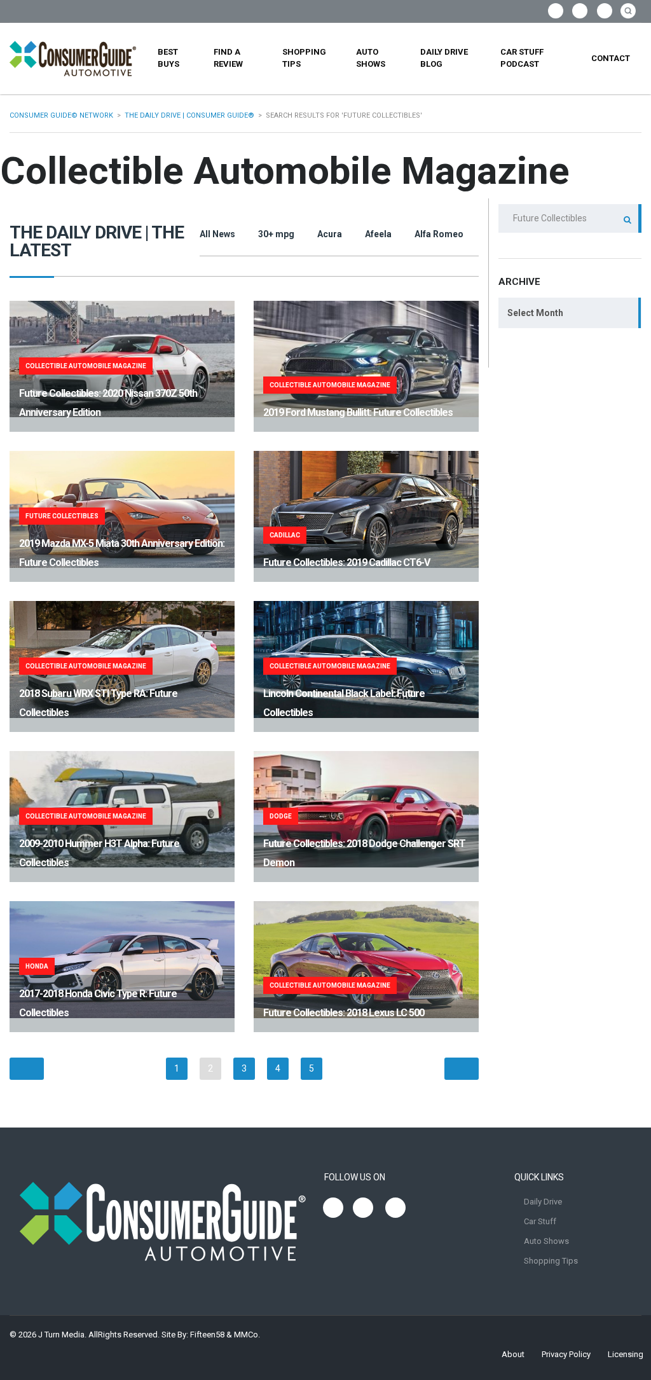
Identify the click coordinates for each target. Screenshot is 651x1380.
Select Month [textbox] (535, 313)
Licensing (625, 1354)
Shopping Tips (304, 58)
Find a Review (228, 58)
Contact (610, 58)
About (513, 1354)
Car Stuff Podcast (522, 58)
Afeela (378, 234)
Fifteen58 (207, 1334)
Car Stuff (540, 1221)
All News (217, 234)
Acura (329, 234)
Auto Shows (370, 58)
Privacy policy (566, 1354)
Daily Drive (543, 1201)
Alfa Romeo (439, 234)
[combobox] (569, 313)
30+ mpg (276, 234)
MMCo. (247, 1334)
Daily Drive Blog (444, 58)
